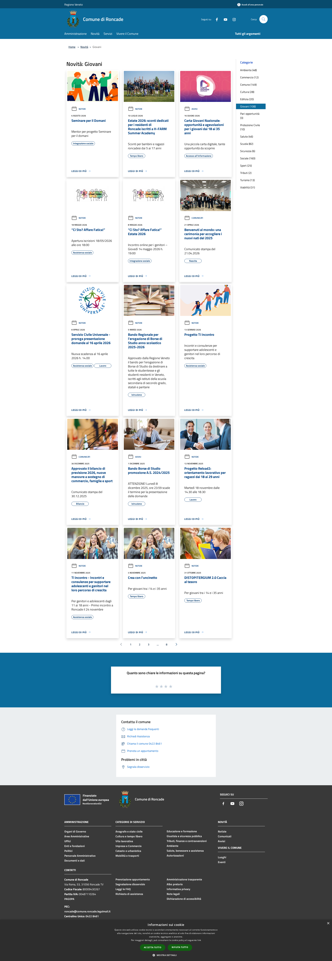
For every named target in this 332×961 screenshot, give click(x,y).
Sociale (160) (247, 158)
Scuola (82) (246, 144)
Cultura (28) (247, 92)
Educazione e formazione (182, 831)
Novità (84, 47)
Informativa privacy (178, 889)
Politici (68, 851)
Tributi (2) (245, 173)
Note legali (173, 894)
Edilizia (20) (247, 99)
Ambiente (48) (248, 70)
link (199, 940)
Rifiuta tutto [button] (180, 947)
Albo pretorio (175, 884)
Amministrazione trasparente (184, 879)
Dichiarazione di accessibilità (184, 899)
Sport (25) (246, 165)
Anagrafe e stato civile (129, 831)
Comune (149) (248, 85)
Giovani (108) (248, 106)
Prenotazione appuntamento (133, 879)
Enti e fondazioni (74, 846)
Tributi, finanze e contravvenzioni (187, 841)
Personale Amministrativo (80, 856)
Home (71, 47)
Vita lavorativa (124, 841)
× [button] (328, 923)
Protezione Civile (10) (250, 127)
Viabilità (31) (247, 187)
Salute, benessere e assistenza (185, 851)
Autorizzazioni (175, 855)
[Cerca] (263, 19)
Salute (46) (246, 136)
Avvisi (194, 109)
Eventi (221, 862)
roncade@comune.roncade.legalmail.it (87, 911)
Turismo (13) (247, 180)
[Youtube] (224, 19)
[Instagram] (232, 19)
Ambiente (172, 846)
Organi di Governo (75, 831)
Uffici (67, 841)
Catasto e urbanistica (128, 851)
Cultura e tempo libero (129, 836)
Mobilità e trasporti (127, 856)
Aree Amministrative (76, 836)
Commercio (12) (249, 77)
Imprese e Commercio (129, 846)
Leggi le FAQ (123, 889)
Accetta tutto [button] (152, 947)
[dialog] (166, 940)
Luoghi (222, 857)
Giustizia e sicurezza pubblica (184, 836)
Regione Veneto (73, 4)
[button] (166, 955)
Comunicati (197, 218)
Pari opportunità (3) (249, 116)
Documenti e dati (74, 860)
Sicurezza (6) (247, 151)
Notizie (82, 109)
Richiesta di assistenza (129, 894)
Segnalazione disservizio (130, 884)
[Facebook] (215, 19)
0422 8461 (92, 916)
